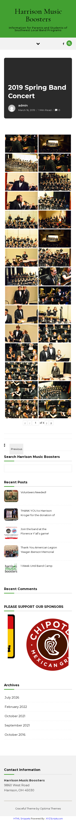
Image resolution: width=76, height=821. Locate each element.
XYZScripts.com (54, 818)
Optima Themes (50, 808)
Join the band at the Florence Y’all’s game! (35, 531)
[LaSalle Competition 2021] (13, 445)
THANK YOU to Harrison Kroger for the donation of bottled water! (38, 513)
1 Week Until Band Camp (36, 565)
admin (23, 105)
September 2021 (17, 725)
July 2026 (12, 697)
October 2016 (15, 735)
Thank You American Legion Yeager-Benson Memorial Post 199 (39, 550)
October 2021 (15, 716)
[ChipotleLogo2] (38, 644)
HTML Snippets (21, 818)
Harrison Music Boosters (38, 15)
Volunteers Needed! (33, 492)
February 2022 (16, 707)
